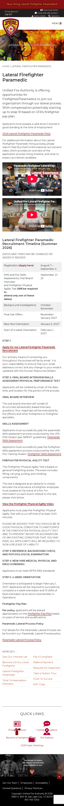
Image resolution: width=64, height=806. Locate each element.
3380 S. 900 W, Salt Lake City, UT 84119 (32, 796)
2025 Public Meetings (32, 745)
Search (55, 16)
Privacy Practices (17, 730)
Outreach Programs (46, 730)
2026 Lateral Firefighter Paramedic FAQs (26, 133)
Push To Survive (43, 678)
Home (6, 66)
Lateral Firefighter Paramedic (13, 673)
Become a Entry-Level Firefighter (15, 664)
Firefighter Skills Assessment (44, 454)
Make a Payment (43, 662)
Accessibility (41, 783)
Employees (26, 783)
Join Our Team (9, 783)
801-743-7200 (32, 799)
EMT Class (39, 684)
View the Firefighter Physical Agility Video (28, 504)
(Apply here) (26, 265)
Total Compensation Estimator (14, 682)
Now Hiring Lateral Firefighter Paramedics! (32, 4)
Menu (56, 23)
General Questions (11, 788)
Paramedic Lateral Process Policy (21, 640)
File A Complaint (43, 656)
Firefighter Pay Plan (40, 613)
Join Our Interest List (14, 656)
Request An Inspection (46, 667)
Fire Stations (46, 737)
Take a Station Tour (45, 673)
